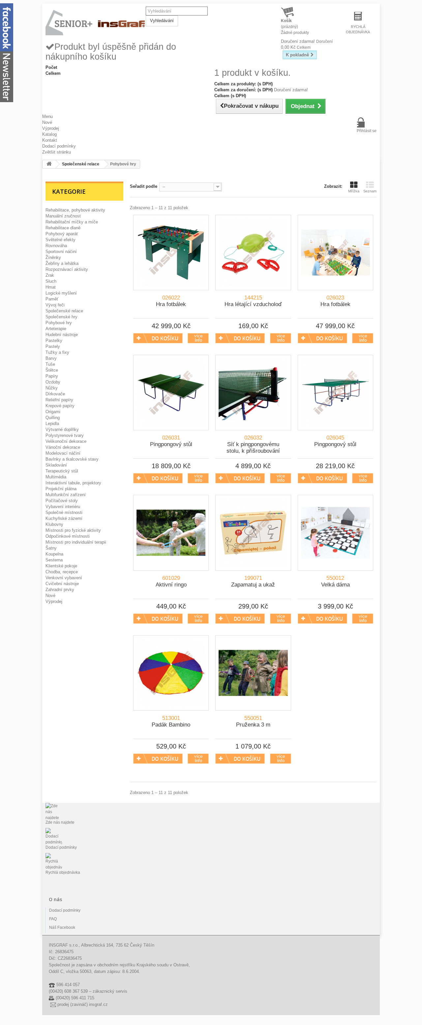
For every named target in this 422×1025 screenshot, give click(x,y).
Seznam (370, 191)
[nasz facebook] (6, 26)
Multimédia (55, 476)
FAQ (53, 919)
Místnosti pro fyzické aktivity (73, 530)
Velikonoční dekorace (65, 441)
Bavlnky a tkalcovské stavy (72, 459)
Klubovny (54, 524)
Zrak (49, 275)
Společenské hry (61, 316)
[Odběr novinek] (6, 76)
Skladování (56, 465)
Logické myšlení (61, 293)
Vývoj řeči (55, 304)
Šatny (51, 548)
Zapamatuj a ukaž (253, 581)
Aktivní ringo (171, 581)
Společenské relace (64, 310)
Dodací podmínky (59, 146)
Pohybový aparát (61, 233)
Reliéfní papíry (59, 399)
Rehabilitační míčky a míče (71, 221)
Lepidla (52, 423)
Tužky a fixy (57, 352)
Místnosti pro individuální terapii (75, 542)
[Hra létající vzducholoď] (253, 252)
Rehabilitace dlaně (62, 227)
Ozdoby (52, 382)
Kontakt (49, 140)
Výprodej (50, 128)
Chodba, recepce (61, 571)
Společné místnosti (63, 512)
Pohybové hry (58, 322)
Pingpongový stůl (171, 441)
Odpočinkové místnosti (67, 536)
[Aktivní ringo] (170, 532)
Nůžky (51, 387)
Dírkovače (55, 393)
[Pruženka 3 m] (253, 673)
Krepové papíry (60, 405)
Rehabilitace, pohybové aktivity (75, 210)
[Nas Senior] (95, 23)
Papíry (51, 376)
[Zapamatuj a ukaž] (253, 532)
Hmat (50, 287)
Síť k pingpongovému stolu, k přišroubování (253, 444)
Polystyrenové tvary (64, 435)
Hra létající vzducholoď (253, 301)
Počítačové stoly (61, 500)
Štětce (51, 370)
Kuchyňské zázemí (63, 518)
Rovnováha (56, 245)
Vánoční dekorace (62, 447)
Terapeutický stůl (61, 471)
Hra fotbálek (171, 301)
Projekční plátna (60, 488)
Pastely (52, 346)
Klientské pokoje (61, 565)
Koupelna (54, 554)
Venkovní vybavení (63, 577)
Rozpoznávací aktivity (66, 269)
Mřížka (353, 191)
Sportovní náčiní (61, 251)
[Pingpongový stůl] (170, 392)
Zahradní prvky (59, 589)
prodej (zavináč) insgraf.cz (82, 1004)
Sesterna (54, 559)
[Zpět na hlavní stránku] (49, 164)
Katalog (49, 134)
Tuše (50, 364)
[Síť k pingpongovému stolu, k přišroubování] (253, 392)
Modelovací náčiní (62, 453)
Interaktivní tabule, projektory (73, 482)
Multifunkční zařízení (65, 494)
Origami (52, 411)
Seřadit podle (143, 186)
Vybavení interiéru (62, 506)
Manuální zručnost (63, 216)
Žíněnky (53, 257)
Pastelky (53, 340)
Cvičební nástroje (62, 583)
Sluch (50, 281)
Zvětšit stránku (56, 152)
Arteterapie (55, 328)
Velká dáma (335, 581)
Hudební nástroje (61, 334)
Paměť (51, 299)
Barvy (51, 358)
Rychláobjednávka (358, 29)
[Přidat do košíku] (158, 338)
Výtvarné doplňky (62, 429)
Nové (47, 122)
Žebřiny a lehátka (61, 263)
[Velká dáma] (335, 532)
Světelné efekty (60, 239)
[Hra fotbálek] (170, 252)
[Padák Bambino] (170, 673)
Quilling (52, 417)
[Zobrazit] (198, 338)
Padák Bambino (171, 721)
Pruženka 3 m (253, 721)
